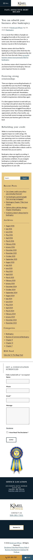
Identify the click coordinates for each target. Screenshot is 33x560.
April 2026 (9, 238)
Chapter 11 (9, 340)
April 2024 (9, 308)
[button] (5, 3)
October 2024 (10, 290)
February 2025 (10, 280)
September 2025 (11, 259)
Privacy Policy (23, 547)
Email (8, 396)
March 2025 (10, 277)
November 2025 (11, 253)
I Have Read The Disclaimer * (18, 432)
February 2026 (10, 244)
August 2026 (10, 226)
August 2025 (10, 262)
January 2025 (10, 283)
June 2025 (9, 268)
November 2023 (11, 323)
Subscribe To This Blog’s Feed (13, 355)
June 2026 (9, 232)
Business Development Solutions (15, 550)
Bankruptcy (10, 30)
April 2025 (9, 274)
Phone (8, 386)
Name (8, 377)
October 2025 (10, 256)
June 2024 (9, 302)
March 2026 (10, 241)
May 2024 (9, 305)
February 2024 (11, 314)
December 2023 (11, 320)
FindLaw (16, 552)
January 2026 (10, 247)
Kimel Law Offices (16, 28)
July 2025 (9, 265)
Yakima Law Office (16, 491)
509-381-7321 (16, 515)
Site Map (15, 547)
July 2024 (9, 299)
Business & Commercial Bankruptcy (17, 337)
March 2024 (10, 311)
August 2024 (10, 296)
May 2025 (9, 271)
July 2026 (9, 229)
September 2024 (11, 293)
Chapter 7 (9, 346)
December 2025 (11, 250)
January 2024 (10, 317)
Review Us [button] (16, 527)
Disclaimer (9, 428)
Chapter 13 (9, 343)
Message (9, 405)
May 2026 (9, 235)
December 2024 (11, 287)
